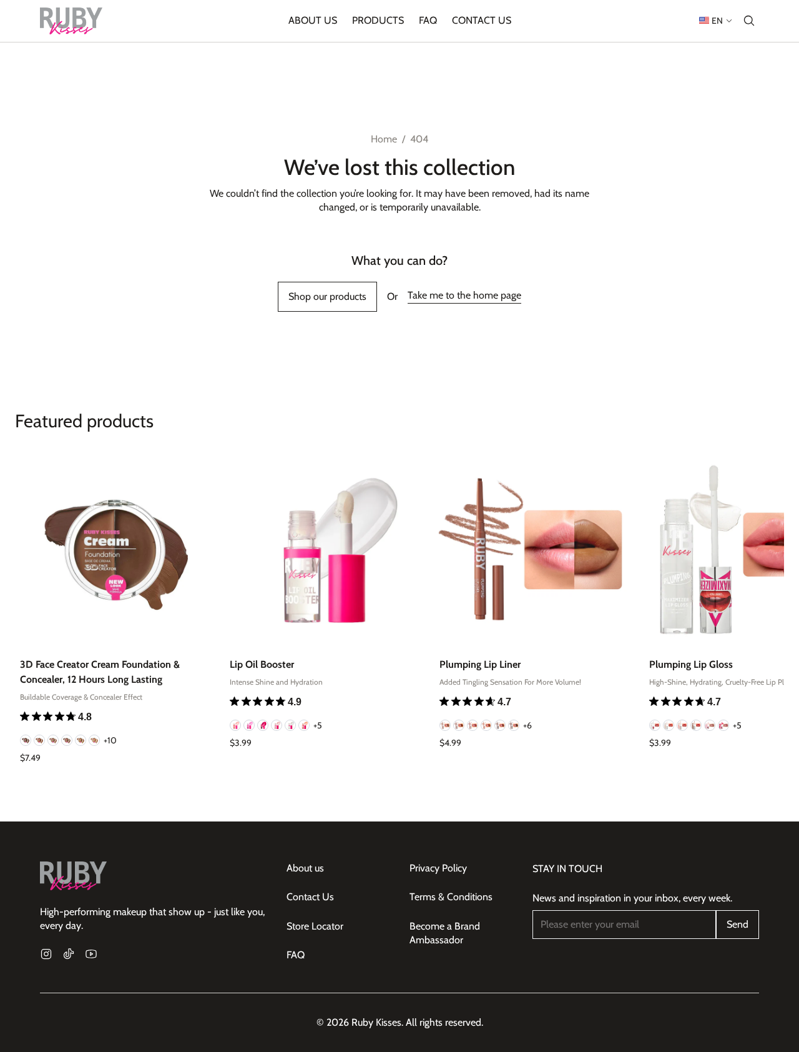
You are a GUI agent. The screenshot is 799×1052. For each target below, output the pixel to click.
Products (378, 20)
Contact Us (481, 20)
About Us (312, 20)
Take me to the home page (464, 295)
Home (384, 139)
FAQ (428, 20)
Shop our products (327, 296)
